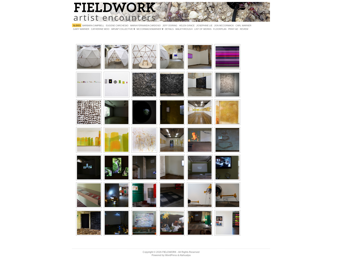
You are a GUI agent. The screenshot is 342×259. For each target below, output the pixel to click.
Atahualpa (185, 255)
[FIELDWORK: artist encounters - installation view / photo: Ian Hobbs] (172, 57)
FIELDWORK (169, 252)
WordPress (171, 255)
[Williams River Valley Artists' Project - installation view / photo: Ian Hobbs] (116, 195)
